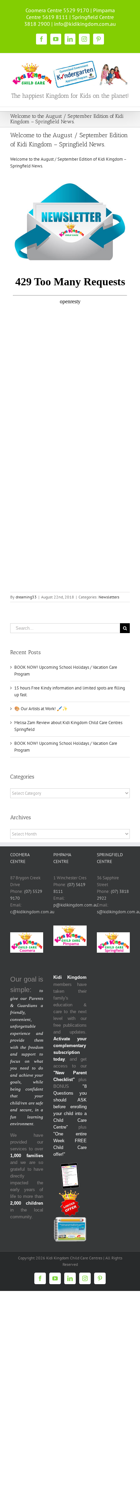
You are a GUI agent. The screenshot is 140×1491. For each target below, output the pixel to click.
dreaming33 (26, 596)
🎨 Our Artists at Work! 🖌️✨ (41, 709)
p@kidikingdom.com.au (75, 905)
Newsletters (109, 596)
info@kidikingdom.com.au (85, 23)
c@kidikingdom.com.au (32, 912)
